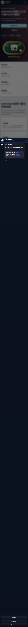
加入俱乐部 (14, 624)
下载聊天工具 (14, 621)
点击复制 (17, 152)
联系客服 (14, 617)
